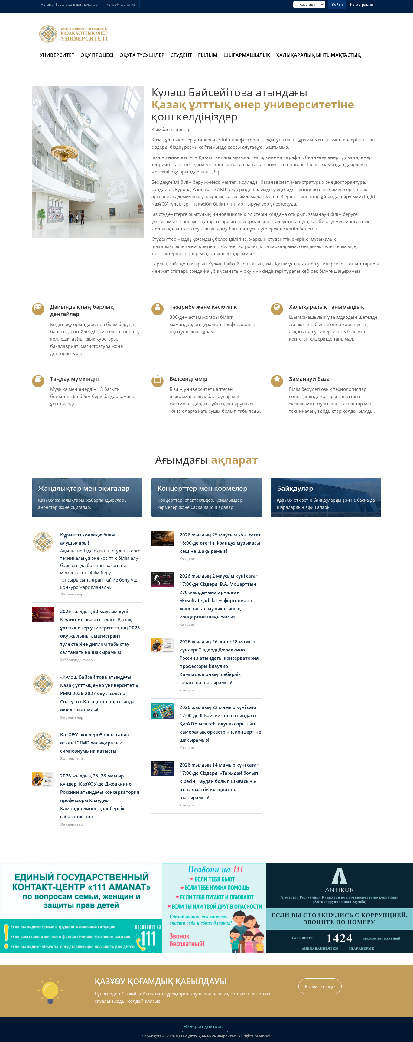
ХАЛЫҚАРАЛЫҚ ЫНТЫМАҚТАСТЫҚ (318, 55)
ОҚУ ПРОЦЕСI (96, 55)
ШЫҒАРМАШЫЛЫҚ (246, 55)
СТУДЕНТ (181, 55)
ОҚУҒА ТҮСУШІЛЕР (141, 55)
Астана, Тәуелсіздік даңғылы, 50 (69, 4)
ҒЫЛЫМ (207, 55)
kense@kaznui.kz (120, 4)
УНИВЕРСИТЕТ (57, 55)
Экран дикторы (206, 1026)
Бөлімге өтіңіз (320, 986)
